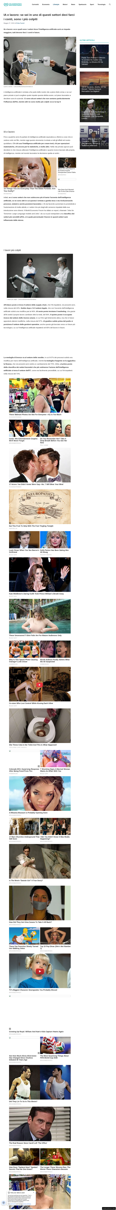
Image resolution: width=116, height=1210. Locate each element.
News (73, 4)
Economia (45, 4)
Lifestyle (56, 4)
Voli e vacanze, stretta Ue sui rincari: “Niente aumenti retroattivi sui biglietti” (94, 89)
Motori (65, 4)
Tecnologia (101, 4)
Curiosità (35, 4)
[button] (109, 4)
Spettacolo (82, 4)
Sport (92, 4)
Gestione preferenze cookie (109, 1208)
